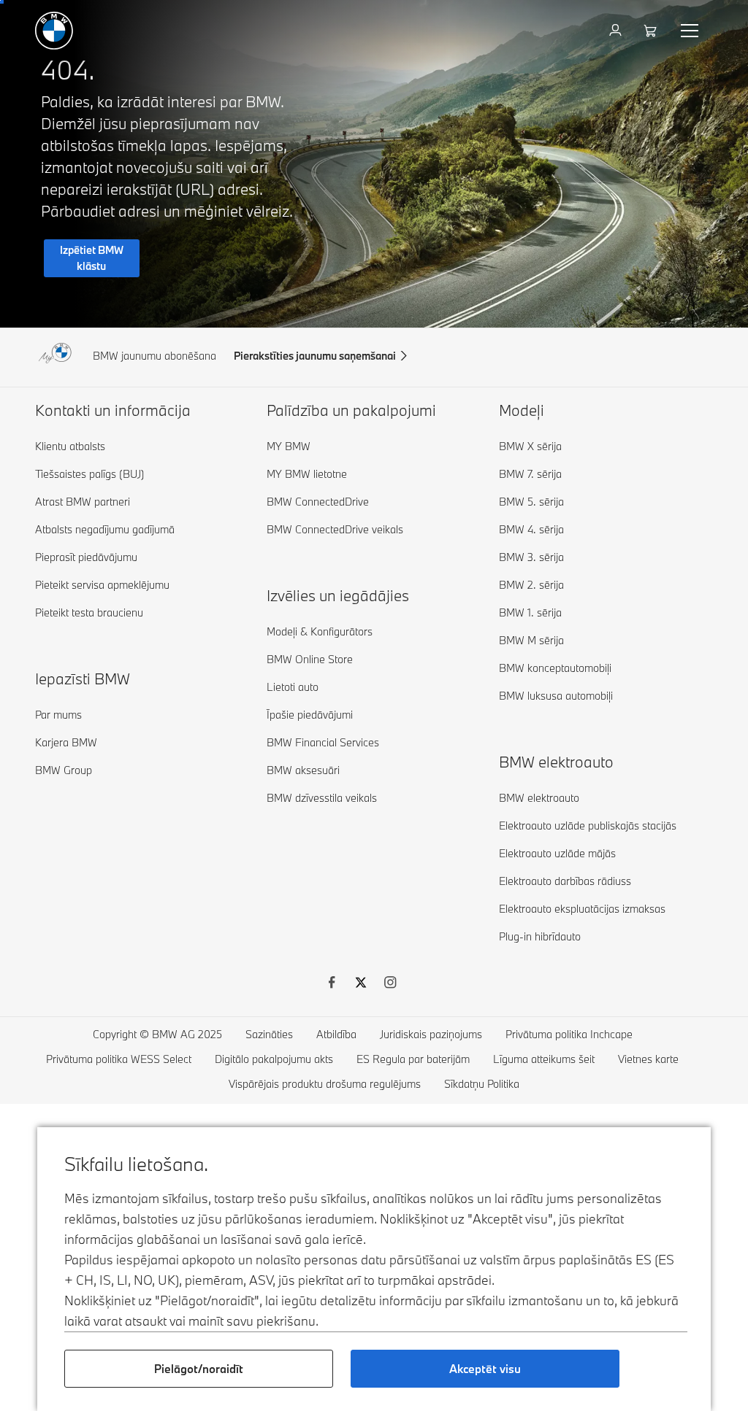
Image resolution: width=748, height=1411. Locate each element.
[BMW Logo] (54, 31)
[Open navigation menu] (691, 30)
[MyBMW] (617, 30)
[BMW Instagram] (390, 984)
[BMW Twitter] (361, 984)
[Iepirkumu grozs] (652, 30)
